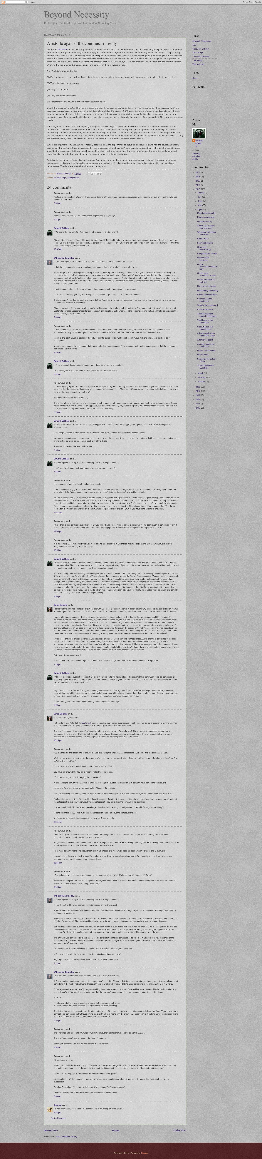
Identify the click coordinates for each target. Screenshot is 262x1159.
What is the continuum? (207, 305)
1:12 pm (57, 963)
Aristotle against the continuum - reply (206, 334)
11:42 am (58, 512)
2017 (198, 172)
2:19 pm (57, 664)
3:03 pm (57, 705)
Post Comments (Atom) (66, 1137)
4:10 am (57, 352)
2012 (198, 189)
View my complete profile (196, 156)
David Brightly (60, 605)
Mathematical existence (203, 259)
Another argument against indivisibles (206, 315)
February (202, 377)
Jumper (57, 1105)
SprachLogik (197, 53)
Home (115, 1130)
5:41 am (57, 374)
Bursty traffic (203, 238)
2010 (198, 391)
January (201, 381)
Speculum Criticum (200, 49)
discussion (63, 49)
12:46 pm (58, 887)
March (201, 373)
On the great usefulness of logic (206, 274)
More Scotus (202, 355)
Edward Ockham (61, 228)
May (200, 205)
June (200, 201)
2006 (198, 408)
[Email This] (89, 173)
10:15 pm (58, 740)
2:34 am (57, 1047)
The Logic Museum (200, 56)
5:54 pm (57, 1112)
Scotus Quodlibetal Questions (205, 366)
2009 (198, 395)
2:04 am (57, 203)
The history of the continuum (205, 321)
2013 (198, 185)
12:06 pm (58, 531)
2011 (198, 387)
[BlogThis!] (91, 173)
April (200, 209)
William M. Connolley (64, 258)
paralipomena (73, 178)
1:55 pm (57, 596)
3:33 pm (57, 1020)
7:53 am (57, 450)
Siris (194, 45)
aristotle (57, 178)
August (201, 193)
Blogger (144, 1153)
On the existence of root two (206, 281)
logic (64, 178)
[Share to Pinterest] (100, 173)
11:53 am (58, 863)
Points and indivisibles (207, 295)
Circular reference (205, 309)
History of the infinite (206, 350)
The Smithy (197, 60)
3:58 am (57, 1096)
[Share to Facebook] (97, 173)
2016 (198, 176)
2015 (198, 181)
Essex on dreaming (205, 217)
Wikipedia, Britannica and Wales (206, 233)
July (200, 197)
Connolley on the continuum (204, 300)
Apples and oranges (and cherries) (206, 226)
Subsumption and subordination (205, 328)
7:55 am (57, 472)
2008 (198, 399)
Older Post (179, 1130)
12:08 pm (58, 550)
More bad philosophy (206, 213)
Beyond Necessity (76, 14)
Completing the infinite (207, 253)
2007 (198, 403)
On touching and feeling (207, 290)
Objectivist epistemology (204, 248)
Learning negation (205, 243)
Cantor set (86, 723)
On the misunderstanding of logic (207, 266)
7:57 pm (57, 219)
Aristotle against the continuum (206, 345)
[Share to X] (94, 173)
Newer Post (51, 1130)
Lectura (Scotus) (204, 221)
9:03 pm (57, 317)
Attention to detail (205, 340)
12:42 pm (58, 249)
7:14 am (57, 412)
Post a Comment (58, 1118)
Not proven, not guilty (206, 286)
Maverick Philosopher (201, 41)
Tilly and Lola (198, 64)
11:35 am (58, 822)
